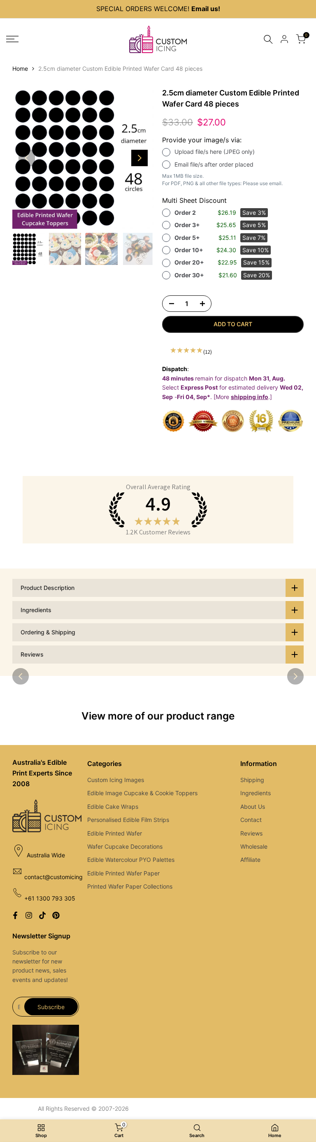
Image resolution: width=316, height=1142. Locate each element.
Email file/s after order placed (213, 164)
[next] (139, 158)
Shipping (252, 779)
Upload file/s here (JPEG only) (214, 151)
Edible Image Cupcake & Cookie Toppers (142, 792)
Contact (251, 819)
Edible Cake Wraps (112, 806)
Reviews (251, 833)
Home (20, 68)
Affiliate (250, 859)
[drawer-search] (268, 39)
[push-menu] (12, 39)
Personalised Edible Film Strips (128, 819)
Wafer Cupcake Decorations (125, 846)
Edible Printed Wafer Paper (123, 873)
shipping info (249, 396)
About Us (252, 806)
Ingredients (255, 792)
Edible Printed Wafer (114, 833)
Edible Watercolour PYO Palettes (130, 859)
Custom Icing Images (115, 779)
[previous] (27, 158)
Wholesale (253, 846)
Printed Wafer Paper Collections (129, 886)
